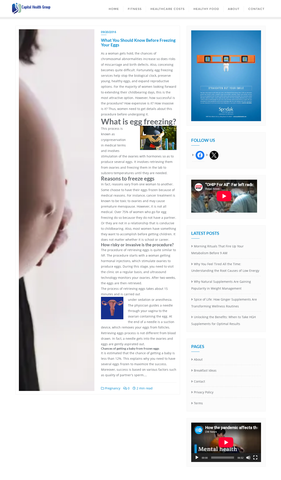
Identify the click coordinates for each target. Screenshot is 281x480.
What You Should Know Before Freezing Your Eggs (138, 42)
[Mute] (248, 457)
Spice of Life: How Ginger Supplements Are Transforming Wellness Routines (224, 302)
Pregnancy (112, 388)
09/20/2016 (108, 32)
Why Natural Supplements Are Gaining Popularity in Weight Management (221, 284)
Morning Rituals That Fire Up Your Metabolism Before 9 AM (217, 249)
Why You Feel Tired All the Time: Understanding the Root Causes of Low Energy (225, 267)
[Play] (197, 457)
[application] (226, 442)
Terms (198, 403)
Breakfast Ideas (205, 370)
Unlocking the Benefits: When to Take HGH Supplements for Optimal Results (223, 320)
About (198, 359)
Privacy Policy (203, 392)
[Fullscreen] (255, 457)
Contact (199, 381)
